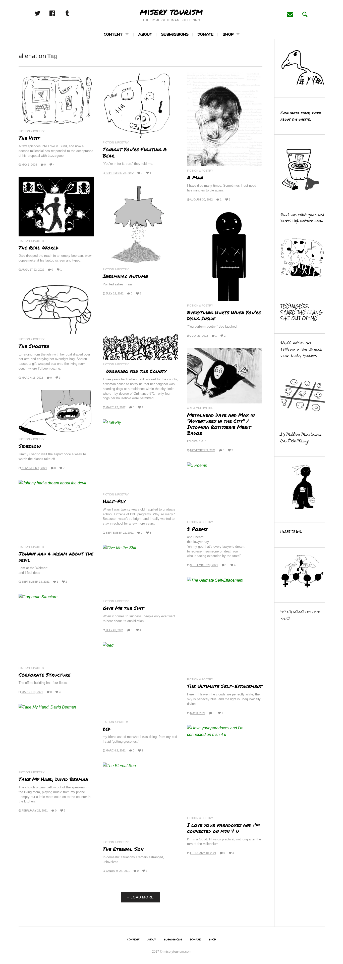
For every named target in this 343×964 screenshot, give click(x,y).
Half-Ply (114, 501)
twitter (42, 13)
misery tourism (171, 11)
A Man (195, 177)
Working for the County (134, 371)
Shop (228, 33)
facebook (57, 13)
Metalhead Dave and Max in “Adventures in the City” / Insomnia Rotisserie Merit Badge (221, 424)
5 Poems (197, 528)
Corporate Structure (45, 674)
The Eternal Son (123, 848)
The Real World (39, 247)
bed (106, 728)
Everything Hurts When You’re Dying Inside (224, 315)
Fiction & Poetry (31, 131)
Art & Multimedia (199, 408)
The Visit (29, 137)
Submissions (175, 33)
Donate (206, 33)
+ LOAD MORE (140, 897)
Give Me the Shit (123, 608)
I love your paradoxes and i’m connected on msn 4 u (223, 827)
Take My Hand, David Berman (53, 779)
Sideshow (30, 445)
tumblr (72, 13)
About (145, 33)
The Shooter (34, 345)
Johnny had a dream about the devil (56, 556)
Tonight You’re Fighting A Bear (135, 152)
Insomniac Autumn (125, 276)
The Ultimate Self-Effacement (224, 686)
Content (113, 33)
